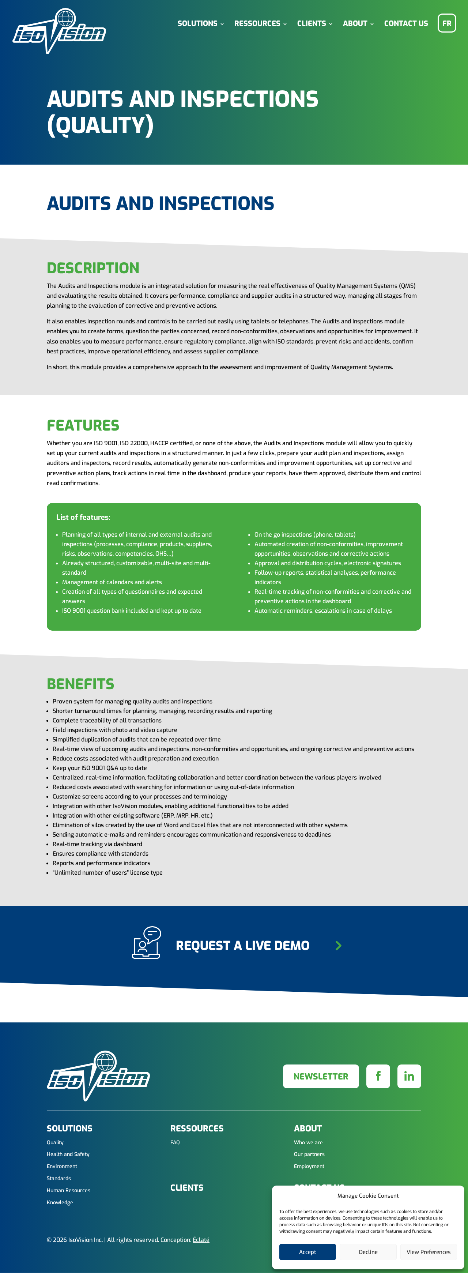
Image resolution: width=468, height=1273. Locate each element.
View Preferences (429, 1252)
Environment (62, 1167)
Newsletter (321, 1076)
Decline (368, 1252)
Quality (55, 1143)
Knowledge (60, 1203)
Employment (309, 1167)
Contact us (406, 24)
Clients (311, 24)
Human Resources (68, 1191)
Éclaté (201, 1240)
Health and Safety (68, 1155)
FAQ (175, 1143)
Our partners (309, 1155)
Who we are (308, 1143)
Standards (59, 1179)
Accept (307, 1252)
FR (447, 24)
